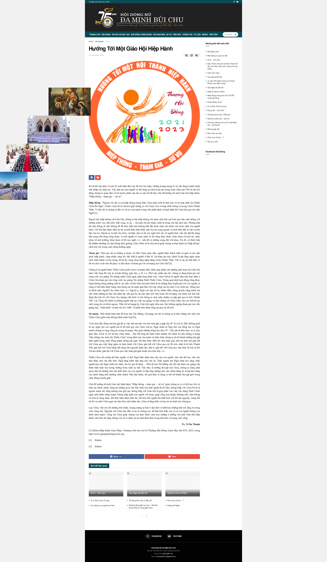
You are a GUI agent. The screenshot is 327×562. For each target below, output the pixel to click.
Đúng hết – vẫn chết (215, 110)
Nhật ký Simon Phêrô (177, 493)
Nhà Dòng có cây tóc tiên (217, 55)
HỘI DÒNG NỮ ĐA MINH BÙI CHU (163, 548)
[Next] (147, 515)
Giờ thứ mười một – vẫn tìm (218, 118)
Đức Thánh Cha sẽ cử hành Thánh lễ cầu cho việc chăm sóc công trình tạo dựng (222, 66)
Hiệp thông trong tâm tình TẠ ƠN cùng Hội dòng (220, 96)
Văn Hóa (177, 34)
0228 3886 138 (167, 553)
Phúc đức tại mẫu (214, 133)
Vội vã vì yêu (212, 141)
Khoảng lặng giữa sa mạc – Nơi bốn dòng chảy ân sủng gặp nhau (143, 506)
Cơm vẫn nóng (213, 73)
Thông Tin (187, 34)
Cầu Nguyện (159, 34)
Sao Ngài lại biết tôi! (138, 493)
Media (205, 34)
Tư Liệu (197, 34)
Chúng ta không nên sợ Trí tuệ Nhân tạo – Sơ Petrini (222, 123)
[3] (134, 317)
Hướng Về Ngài (173, 505)
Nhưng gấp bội (213, 129)
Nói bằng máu (213, 51)
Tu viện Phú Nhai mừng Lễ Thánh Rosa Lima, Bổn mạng (221, 82)
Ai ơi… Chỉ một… (99, 493)
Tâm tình (213, 34)
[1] (96, 213)
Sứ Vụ (169, 34)
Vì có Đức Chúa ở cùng (100, 500)
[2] (170, 263)
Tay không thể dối (214, 77)
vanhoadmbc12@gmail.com (166, 556)
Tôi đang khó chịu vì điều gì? (140, 500)
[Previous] (142, 515)
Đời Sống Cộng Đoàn (141, 34)
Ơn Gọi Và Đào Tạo (121, 34)
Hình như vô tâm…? (175, 500)
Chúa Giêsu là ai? (214, 102)
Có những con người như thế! (102, 505)
